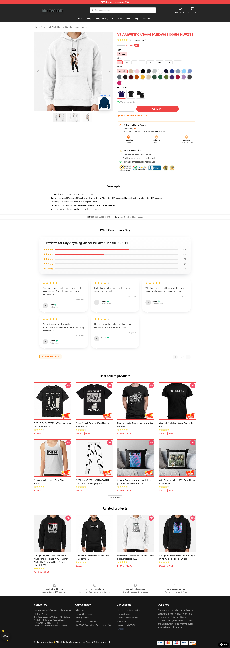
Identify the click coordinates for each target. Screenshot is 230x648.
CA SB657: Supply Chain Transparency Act (93, 625)
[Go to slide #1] (59, 117)
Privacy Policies (82, 618)
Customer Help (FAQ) (126, 625)
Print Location (123, 87)
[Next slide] (109, 72)
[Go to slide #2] (73, 117)
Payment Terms (123, 614)
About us (80, 610)
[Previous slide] (38, 72)
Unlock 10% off (5, 636)
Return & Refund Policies (127, 618)
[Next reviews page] (188, 357)
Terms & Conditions (84, 614)
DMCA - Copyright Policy (86, 621)
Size (119, 58)
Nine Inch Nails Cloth (52, 27)
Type (119, 50)
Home (37, 27)
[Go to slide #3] (87, 117)
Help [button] (225, 645)
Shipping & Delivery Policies (128, 610)
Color (119, 67)
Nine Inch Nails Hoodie (76, 27)
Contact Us (122, 621)
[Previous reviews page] (175, 357)
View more (115, 498)
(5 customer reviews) (137, 40)
